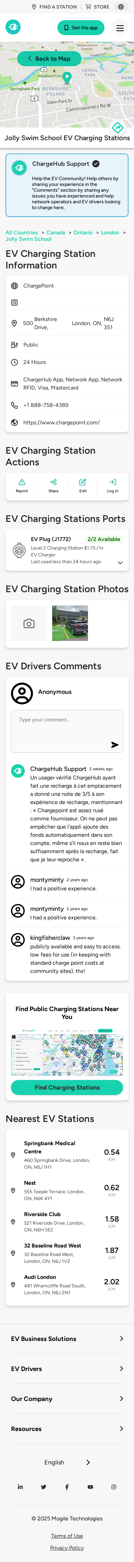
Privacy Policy (67, 1548)
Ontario (83, 232)
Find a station (58, 7)
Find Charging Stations (67, 1087)
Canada (55, 232)
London (110, 232)
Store (101, 7)
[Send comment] (115, 744)
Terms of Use (67, 1536)
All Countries (21, 232)
